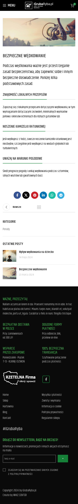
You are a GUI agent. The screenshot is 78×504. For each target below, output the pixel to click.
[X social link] (26, 195)
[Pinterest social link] (34, 195)
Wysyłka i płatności (52, 394)
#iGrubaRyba (12, 429)
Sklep (5, 400)
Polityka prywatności (52, 412)
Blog (5, 412)
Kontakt (7, 418)
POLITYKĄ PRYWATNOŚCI (21, 474)
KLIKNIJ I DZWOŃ (17, 361)
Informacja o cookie (51, 406)
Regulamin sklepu (51, 418)
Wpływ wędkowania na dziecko (36, 252)
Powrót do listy (39, 207)
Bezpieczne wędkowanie (33, 269)
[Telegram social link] (60, 195)
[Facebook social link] (17, 195)
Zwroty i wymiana (51, 400)
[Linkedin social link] (43, 195)
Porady (6, 229)
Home (6, 394)
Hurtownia (8, 406)
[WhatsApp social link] (52, 195)
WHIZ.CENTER (20, 495)
